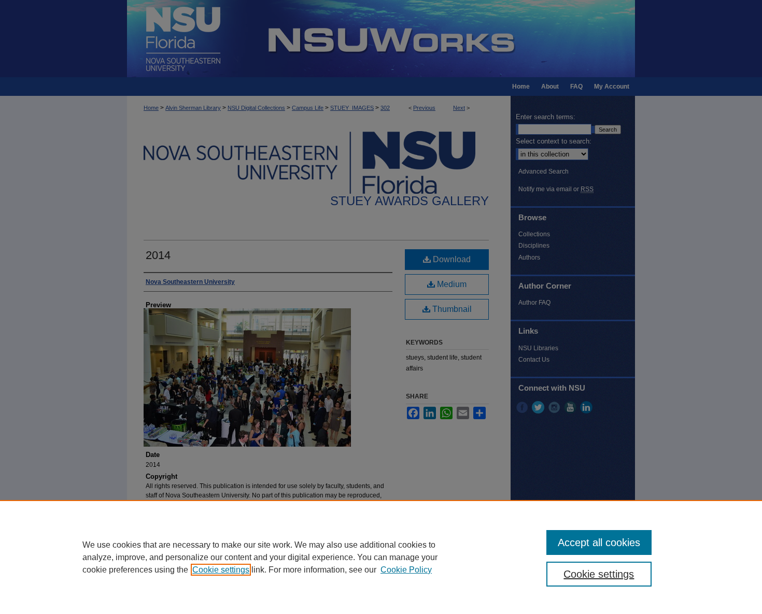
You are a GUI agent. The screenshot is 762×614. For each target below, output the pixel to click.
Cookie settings (220, 569)
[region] (381, 557)
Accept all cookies (599, 542)
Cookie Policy (406, 569)
